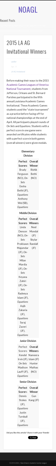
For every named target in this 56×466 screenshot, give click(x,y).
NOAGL (28, 9)
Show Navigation (45, 33)
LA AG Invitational (18, 71)
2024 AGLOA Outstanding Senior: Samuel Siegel (21, 30)
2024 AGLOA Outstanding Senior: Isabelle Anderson (23, 25)
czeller (14, 61)
